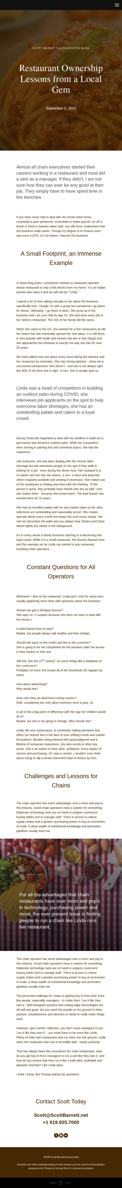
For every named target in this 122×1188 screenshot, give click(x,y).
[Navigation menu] (117, 5)
